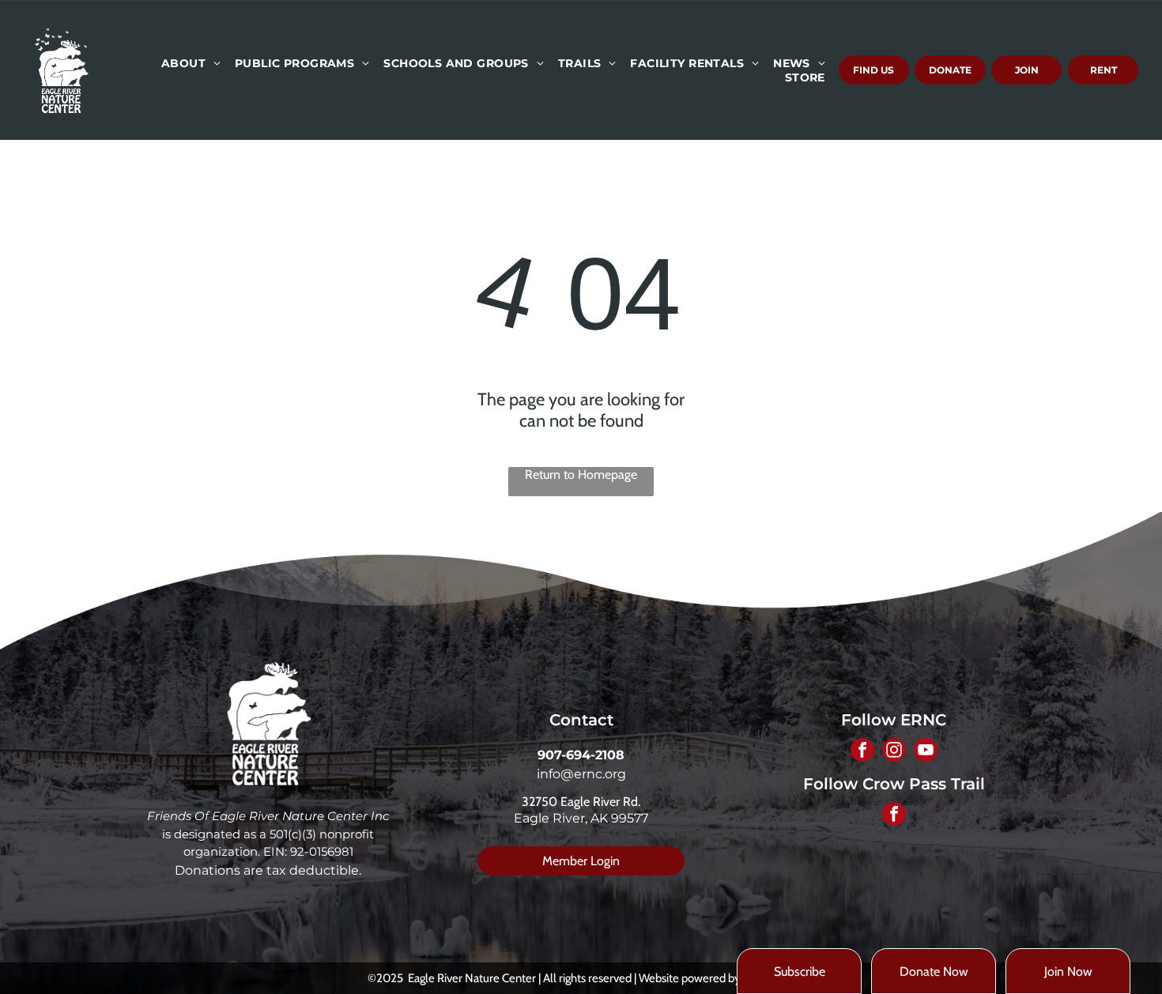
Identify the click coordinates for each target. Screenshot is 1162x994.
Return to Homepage (581, 474)
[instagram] (894, 752)
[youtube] (926, 752)
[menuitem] (190, 63)
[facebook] (862, 752)
